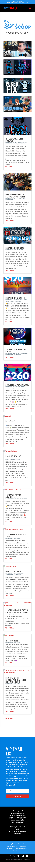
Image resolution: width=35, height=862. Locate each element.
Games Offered (22, 844)
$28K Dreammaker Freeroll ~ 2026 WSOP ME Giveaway (17, 611)
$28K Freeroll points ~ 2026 (15, 535)
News (21, 249)
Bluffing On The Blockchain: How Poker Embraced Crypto (15, 679)
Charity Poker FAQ (12, 846)
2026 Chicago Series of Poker (15, 350)
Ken (8, 142)
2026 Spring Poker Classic (17, 384)
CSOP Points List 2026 (14, 247)
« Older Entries (8, 718)
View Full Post (9, 167)
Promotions (21, 144)
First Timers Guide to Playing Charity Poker (15, 195)
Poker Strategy (22, 142)
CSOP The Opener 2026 (15, 297)
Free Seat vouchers (13, 571)
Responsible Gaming (21, 848)
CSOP (18, 249)
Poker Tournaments (11, 144)
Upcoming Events (11, 844)
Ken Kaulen (10, 198)
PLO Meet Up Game (13, 456)
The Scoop (16, 851)
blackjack (10, 421)
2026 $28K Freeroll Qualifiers (14, 496)
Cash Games (20, 458)
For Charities (9, 848)
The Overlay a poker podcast (14, 139)
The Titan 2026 (11, 640)
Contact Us (23, 846)
